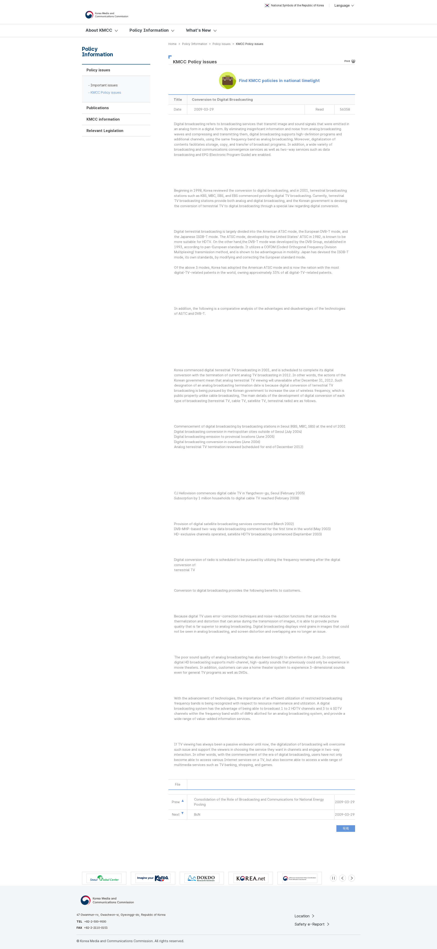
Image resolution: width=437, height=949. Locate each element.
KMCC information (103, 119)
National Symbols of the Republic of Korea (297, 5)
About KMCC (99, 30)
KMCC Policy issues (106, 92)
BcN (197, 814)
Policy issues (98, 70)
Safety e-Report (310, 924)
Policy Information (149, 30)
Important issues (104, 85)
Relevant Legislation (104, 131)
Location (303, 916)
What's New (198, 30)
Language (343, 5)
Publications (97, 108)
